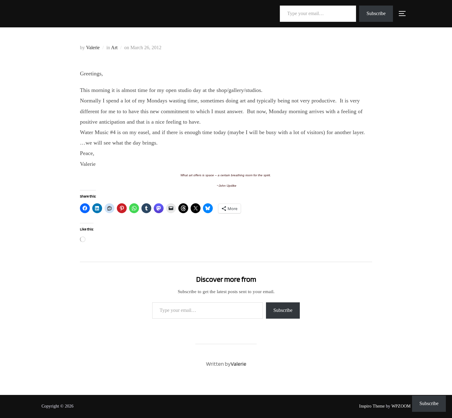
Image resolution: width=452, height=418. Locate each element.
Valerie (93, 47)
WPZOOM (400, 406)
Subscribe (376, 13)
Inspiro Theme (372, 406)
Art (114, 47)
